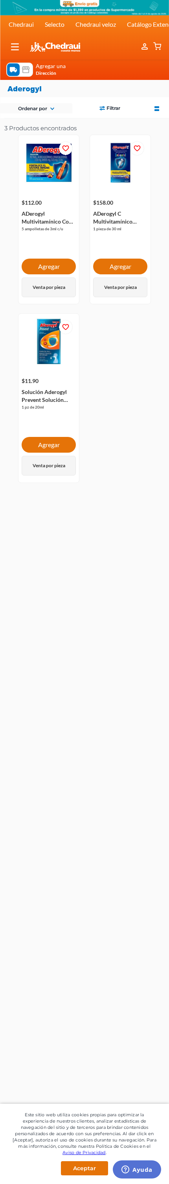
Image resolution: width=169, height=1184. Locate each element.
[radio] (157, 107)
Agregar (49, 266)
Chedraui (21, 24)
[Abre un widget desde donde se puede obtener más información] (137, 1170)
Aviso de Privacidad (84, 1152)
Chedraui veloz (95, 24)
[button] (15, 47)
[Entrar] (145, 47)
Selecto (54, 24)
